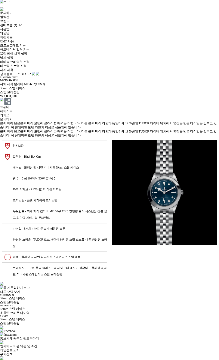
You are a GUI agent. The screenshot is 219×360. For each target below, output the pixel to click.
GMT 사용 (7, 41)
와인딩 (4, 33)
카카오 (4, 115)
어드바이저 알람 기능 (15, 49)
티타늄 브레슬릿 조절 (15, 61)
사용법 (4, 29)
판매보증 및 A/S (11, 25)
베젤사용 (6, 37)
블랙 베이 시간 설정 (13, 53)
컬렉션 (4, 17)
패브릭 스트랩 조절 (13, 66)
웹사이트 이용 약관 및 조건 (18, 346)
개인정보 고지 (9, 350)
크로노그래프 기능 (13, 45)
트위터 (4, 107)
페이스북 (6, 111)
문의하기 (6, 13)
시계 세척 (6, 70)
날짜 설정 (6, 57)
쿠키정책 (6, 354)
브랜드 (4, 21)
